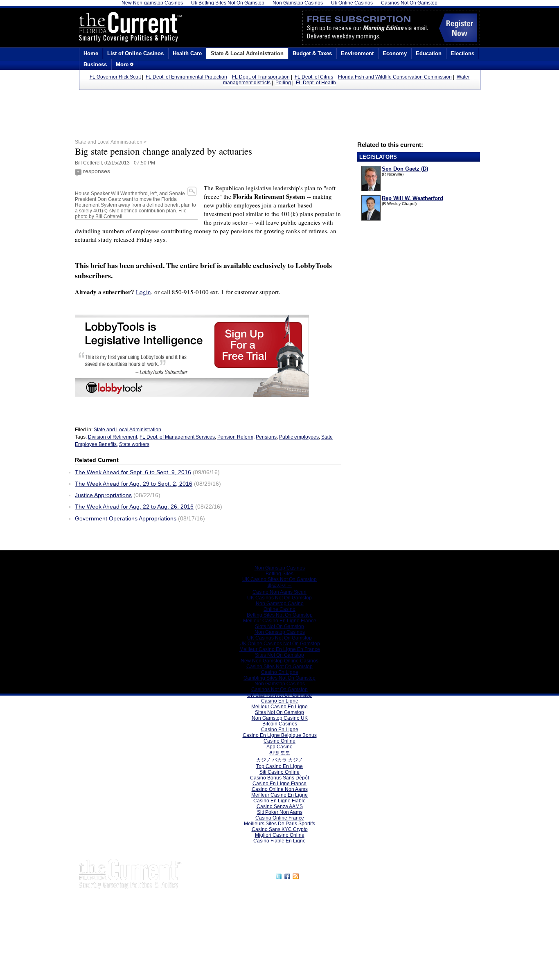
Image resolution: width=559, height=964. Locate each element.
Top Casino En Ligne (279, 766)
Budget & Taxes (312, 53)
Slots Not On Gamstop (279, 626)
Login (143, 292)
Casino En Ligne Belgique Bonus (280, 735)
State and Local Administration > (111, 142)
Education (429, 53)
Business (95, 64)
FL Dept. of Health (316, 83)
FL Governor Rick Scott (115, 77)
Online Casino (279, 609)
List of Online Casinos (135, 53)
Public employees (299, 437)
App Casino (279, 747)
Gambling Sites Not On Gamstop (279, 678)
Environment (357, 53)
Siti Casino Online (279, 772)
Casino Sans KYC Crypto (280, 829)
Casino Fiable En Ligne (279, 841)
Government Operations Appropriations (125, 518)
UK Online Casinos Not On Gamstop (279, 643)
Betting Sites (279, 574)
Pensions (266, 437)
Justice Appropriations (103, 495)
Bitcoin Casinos (279, 724)
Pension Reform (235, 437)
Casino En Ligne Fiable (279, 801)
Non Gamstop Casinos (280, 568)
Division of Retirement (112, 437)
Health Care (187, 53)
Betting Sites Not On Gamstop (280, 615)
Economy (395, 53)
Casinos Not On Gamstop (279, 689)
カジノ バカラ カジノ (279, 760)
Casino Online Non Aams (280, 789)
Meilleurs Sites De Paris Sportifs (279, 824)
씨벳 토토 (279, 753)
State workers (134, 444)
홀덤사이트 (279, 585)
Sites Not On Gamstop (279, 655)
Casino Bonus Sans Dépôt (279, 778)
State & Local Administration (247, 53)
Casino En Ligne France (279, 783)
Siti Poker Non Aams (279, 812)
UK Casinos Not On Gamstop (279, 598)
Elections (462, 53)
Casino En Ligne (279, 672)
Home (90, 53)
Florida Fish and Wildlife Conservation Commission (395, 77)
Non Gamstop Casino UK (280, 718)
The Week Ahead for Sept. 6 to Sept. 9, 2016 (133, 472)
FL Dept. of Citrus (314, 77)
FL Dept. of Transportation (261, 77)
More (123, 64)
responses (96, 171)
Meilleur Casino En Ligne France (279, 621)
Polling (283, 83)
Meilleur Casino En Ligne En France (279, 649)
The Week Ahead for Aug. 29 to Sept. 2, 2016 (133, 483)
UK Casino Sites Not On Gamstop (279, 579)
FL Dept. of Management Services (177, 437)
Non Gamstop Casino (280, 603)
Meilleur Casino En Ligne (279, 706)
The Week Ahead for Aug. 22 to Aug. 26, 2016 (134, 506)
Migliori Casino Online (279, 835)
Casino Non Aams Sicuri (279, 592)
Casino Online (279, 741)
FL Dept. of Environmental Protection (186, 77)
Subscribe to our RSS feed (335, 875)
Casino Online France (279, 818)
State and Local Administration (127, 429)
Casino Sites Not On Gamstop (279, 666)
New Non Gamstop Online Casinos (279, 661)
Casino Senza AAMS (280, 806)
